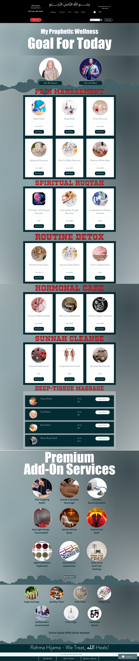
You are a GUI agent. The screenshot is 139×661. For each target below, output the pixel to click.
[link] (38, 118)
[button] (53, 12)
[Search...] (101, 20)
